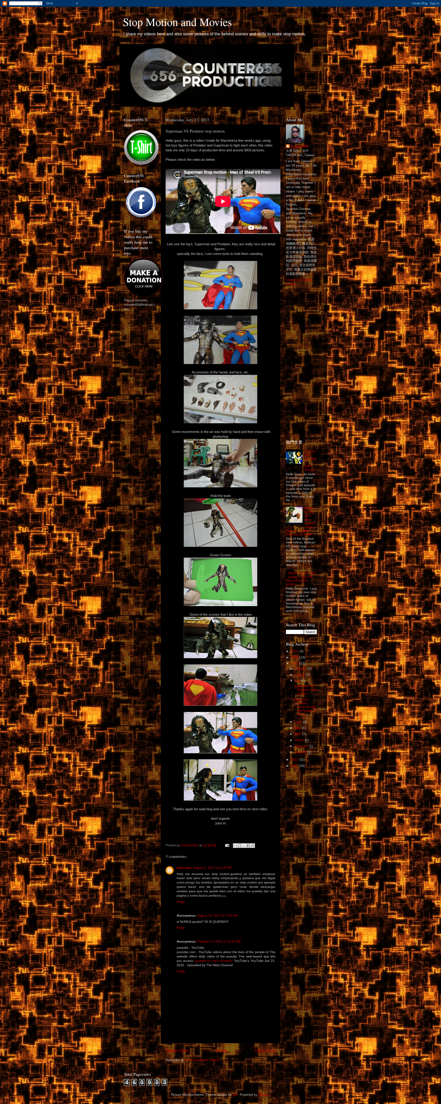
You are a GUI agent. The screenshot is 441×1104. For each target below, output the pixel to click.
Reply (181, 902)
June (299, 722)
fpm (235, 1094)
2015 (295, 651)
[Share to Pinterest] (252, 845)
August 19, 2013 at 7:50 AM (217, 915)
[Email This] (235, 845)
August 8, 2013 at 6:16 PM (212, 868)
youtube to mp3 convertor (214, 961)
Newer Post (176, 1050)
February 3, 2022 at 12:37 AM (219, 941)
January (301, 752)
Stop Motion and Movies (177, 21)
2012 (295, 759)
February (302, 746)
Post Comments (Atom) (202, 1060)
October (301, 668)
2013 (295, 663)
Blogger (263, 1094)
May (298, 728)
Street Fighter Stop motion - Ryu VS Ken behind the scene (301, 578)
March (300, 740)
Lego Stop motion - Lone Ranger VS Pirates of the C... (305, 707)
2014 (295, 657)
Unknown (184, 868)
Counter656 (300, 146)
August (300, 674)
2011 (295, 766)
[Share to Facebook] (248, 845)
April (298, 734)
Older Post (265, 1050)
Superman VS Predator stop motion (305, 689)
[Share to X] (244, 845)
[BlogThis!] (239, 845)
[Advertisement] (142, 387)
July (298, 680)
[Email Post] (226, 845)
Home (222, 1050)
